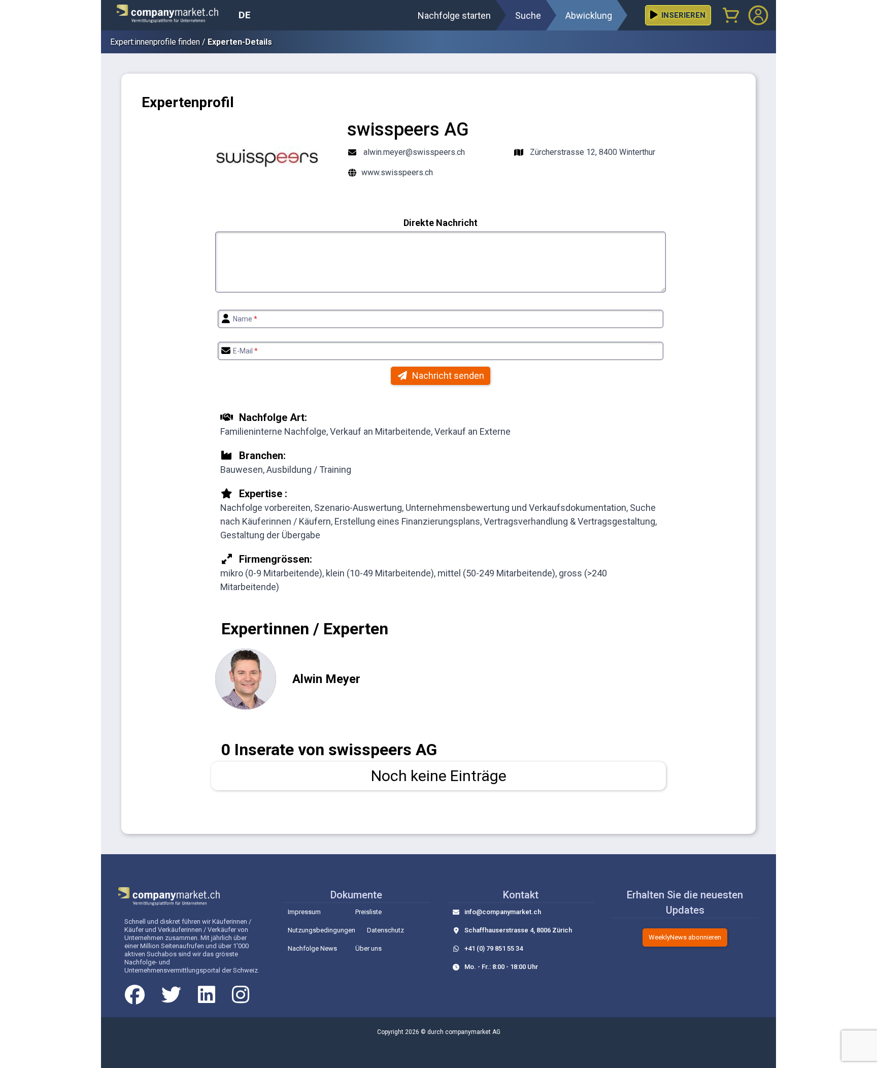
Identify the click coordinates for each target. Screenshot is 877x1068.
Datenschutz (385, 930)
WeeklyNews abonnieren (685, 937)
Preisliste (368, 912)
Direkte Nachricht (440, 222)
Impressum (304, 912)
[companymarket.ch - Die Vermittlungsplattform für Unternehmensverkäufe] (174, 15)
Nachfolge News (312, 948)
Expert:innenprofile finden (155, 42)
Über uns (368, 948)
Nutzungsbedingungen (321, 930)
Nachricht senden (448, 375)
